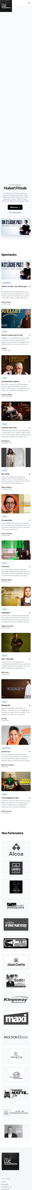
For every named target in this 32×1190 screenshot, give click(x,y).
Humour (5, 331)
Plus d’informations (15, 212)
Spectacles (5, 1184)
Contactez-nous (6, 1187)
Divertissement (6, 283)
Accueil (4, 1182)
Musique (5, 470)
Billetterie (14, 207)
